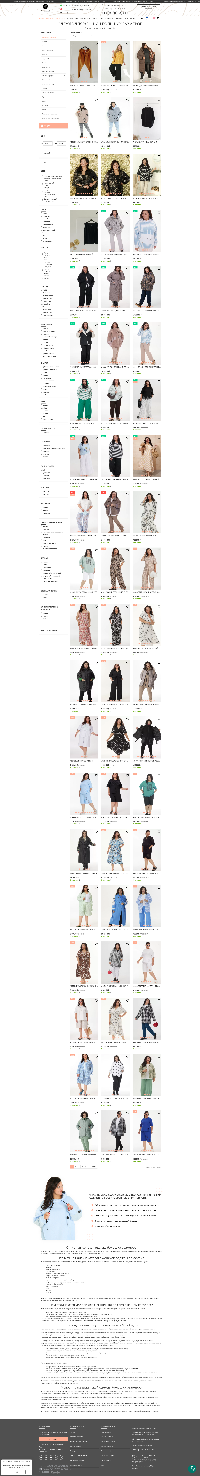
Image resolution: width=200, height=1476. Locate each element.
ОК (17, 1472)
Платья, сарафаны (48, 76)
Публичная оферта (107, 1456)
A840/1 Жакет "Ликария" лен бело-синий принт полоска (147, 930)
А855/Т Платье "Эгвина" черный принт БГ (115, 761)
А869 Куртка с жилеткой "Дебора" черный (147, 761)
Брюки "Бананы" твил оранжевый (84, 86)
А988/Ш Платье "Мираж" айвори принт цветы (84, 648)
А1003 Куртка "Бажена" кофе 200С (115, 536)
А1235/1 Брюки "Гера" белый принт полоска (147, 423)
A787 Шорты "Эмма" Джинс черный (147, 817)
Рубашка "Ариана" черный (145, 142)
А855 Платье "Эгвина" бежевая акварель (115, 1042)
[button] (82, 81)
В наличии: (74, 92)
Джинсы (44, 42)
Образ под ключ (121, 18)
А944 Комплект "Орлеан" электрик (147, 1155)
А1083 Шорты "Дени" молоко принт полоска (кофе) (84, 1042)
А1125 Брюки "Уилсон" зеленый (84, 423)
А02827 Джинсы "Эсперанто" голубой (84, 536)
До (56, 143)
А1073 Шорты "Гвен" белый (82, 761)
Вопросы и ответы (107, 1437)
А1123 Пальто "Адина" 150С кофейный (115, 311)
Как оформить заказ (77, 1460)
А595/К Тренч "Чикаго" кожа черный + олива (84, 873)
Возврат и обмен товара (78, 1441)
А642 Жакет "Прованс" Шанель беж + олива (147, 1099)
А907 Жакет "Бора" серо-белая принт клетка (115, 1155)
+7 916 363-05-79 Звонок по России (76, 6)
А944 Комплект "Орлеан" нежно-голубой (84, 817)
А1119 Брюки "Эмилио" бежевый (147, 367)
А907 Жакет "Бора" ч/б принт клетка (147, 1042)
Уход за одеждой (75, 1446)
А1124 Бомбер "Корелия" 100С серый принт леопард (115, 254)
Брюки (44, 46)
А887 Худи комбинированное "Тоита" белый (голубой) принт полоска (147, 254)
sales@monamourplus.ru (72, 13)
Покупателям (72, 18)
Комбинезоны (47, 63)
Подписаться (53, 1439)
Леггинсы (45, 105)
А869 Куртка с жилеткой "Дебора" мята (84, 1155)
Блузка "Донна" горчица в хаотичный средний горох (115, 86)
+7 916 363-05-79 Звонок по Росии (51, 1446)
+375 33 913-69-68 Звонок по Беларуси (77, 9)
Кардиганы (45, 59)
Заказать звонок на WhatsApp (148, 7)
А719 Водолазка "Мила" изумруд (147, 86)
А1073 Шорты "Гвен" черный (114, 817)
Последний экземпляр (49, 114)
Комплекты (46, 67)
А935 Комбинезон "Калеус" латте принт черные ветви (115, 592)
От (42, 143)
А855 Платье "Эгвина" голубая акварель (115, 873)
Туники (44, 88)
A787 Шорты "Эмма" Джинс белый (84, 592)
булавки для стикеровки (50, 118)
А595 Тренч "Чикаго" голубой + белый (115, 930)
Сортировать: (76, 32)
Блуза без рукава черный (81, 254)
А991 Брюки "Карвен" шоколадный (115, 423)
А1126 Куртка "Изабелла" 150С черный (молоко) (84, 367)
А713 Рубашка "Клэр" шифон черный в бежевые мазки (147, 198)
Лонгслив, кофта (48, 71)
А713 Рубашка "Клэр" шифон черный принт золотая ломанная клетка (84, 198)
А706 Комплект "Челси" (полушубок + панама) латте (84, 142)
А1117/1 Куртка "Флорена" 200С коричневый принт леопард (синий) (147, 311)
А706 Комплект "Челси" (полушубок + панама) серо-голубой (115, 142)
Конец (94, 1167)
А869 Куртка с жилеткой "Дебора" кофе (147, 705)
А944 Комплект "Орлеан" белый (147, 986)
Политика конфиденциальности (111, 1451)
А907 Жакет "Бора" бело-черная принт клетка (115, 986)
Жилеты (44, 54)
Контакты (109, 18)
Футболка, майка (48, 93)
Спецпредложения (76, 1465)
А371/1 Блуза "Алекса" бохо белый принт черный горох (115, 1099)
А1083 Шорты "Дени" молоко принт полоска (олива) (84, 930)
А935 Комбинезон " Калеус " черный (115, 705)
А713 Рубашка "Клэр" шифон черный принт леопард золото (115, 198)
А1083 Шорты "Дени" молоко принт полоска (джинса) (84, 1099)
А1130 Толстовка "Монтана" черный (84, 311)
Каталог (72, 1432)
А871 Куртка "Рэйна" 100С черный (84, 705)
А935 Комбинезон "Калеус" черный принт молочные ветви (115, 648)
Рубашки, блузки (48, 80)
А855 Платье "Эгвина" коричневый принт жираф (84, 986)
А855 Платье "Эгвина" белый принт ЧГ (147, 648)
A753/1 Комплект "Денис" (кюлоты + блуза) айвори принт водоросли (147, 536)
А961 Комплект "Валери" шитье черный (147, 873)
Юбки (44, 101)
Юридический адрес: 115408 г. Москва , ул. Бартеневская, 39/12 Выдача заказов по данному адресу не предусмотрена (145, 1459)
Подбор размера (75, 1451)
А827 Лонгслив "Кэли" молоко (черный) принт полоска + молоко (115, 479)
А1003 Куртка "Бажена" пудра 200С (115, 367)
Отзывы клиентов (107, 1446)
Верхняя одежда (48, 50)
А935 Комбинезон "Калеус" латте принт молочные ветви (147, 592)
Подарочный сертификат (78, 1456)
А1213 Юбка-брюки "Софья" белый (84, 479)
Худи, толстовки (47, 97)
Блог (102, 1465)
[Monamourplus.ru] (48, 8)
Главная (88, 28)
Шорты (44, 110)
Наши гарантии (106, 1460)
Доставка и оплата (76, 1437)
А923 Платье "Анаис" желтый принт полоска (147, 479)
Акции (133, 18)
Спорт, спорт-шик (48, 84)
